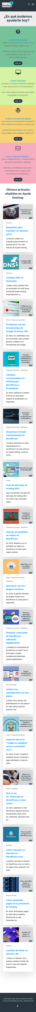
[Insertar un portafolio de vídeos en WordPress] (18, 533)
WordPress (24, 370)
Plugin (8, 577)
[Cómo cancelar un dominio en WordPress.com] (18, 851)
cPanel (8, 320)
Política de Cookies (17, 1001)
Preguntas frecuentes (18, 320)
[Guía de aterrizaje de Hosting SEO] (18, 484)
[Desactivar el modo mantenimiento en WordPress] (18, 434)
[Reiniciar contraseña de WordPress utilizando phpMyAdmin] (18, 637)
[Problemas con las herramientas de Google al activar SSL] (18, 325)
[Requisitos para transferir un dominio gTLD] (18, 228)
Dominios (9, 223)
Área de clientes (11, 685)
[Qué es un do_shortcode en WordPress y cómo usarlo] (18, 797)
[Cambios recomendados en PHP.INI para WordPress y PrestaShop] (18, 379)
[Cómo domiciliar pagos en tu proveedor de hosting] (18, 901)
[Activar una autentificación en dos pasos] (18, 690)
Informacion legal (28, 1001)
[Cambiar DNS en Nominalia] (18, 277)
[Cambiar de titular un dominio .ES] (18, 949)
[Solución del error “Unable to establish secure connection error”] (18, 742)
